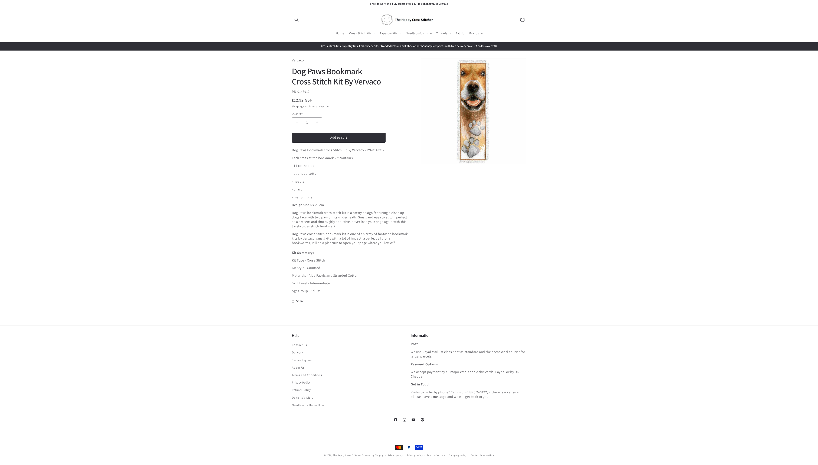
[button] (296, 19)
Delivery (297, 352)
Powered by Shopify (373, 455)
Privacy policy (415, 455)
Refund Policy (301, 390)
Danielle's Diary (302, 398)
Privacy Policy (301, 382)
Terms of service (436, 455)
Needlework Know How (308, 405)
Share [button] (300, 301)
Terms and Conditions (307, 375)
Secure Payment (303, 360)
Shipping (297, 106)
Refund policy (395, 455)
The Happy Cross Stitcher (347, 455)
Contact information (482, 455)
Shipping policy (458, 455)
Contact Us (299, 345)
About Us (298, 367)
